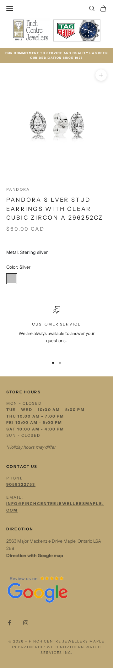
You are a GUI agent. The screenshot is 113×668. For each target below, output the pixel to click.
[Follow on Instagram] (26, 623)
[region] (56, 329)
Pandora (18, 189)
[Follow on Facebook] (9, 623)
